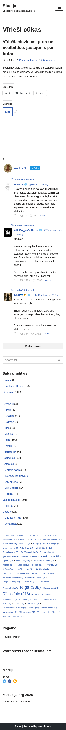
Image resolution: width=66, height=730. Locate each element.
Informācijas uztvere (16, 475)
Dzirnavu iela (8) (47, 552)
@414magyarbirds (53, 230)
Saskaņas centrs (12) (32, 599)
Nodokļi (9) (40, 577)
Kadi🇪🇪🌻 (20, 294)
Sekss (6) (7, 603)
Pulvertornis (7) (45, 582)
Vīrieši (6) (7, 616)
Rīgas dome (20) (51, 588)
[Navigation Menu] (59, 8)
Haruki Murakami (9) (29, 556)
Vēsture (7, 511)
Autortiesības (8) (10, 544)
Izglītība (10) (8, 561)
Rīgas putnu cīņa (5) (11, 599)
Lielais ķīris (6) (23, 573)
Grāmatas (8, 391)
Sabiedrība (9, 457)
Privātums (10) (30, 582)
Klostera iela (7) (37, 565)
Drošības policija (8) (29, 552)
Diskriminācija (12, 469)
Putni (7, 439)
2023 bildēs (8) (50, 535)
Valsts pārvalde (11, 499)
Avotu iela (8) (24, 544)
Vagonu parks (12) (49, 608)
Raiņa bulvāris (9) (10, 588)
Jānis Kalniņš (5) (23, 561)
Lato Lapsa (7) (9, 573)
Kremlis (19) (52, 565)
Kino (7, 427)
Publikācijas (9, 451)
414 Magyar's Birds (26, 230)
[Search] (59, 360)
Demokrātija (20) (44, 548)
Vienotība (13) (43, 612)
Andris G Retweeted (24, 179)
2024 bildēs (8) (9, 539)
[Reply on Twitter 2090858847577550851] (16, 333)
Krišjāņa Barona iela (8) (13, 569)
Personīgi (8, 403)
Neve (18, 726)
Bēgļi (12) (37, 544)
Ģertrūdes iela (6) (10, 556)
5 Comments (48, 60)
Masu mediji (11, 487)
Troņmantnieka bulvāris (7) (14, 608)
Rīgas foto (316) (16, 594)
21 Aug (55, 295)
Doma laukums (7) (10, 552)
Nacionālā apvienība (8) (13, 577)
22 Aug (45, 184)
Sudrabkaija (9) (32, 603)
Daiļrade (9, 421)
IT (4, 397)
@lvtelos (33, 184)
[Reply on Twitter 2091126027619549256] (16, 215)
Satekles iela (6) (50, 599)
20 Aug (19, 234)
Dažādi (7, 379)
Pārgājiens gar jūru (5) (12, 582)
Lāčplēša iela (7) (42, 569)
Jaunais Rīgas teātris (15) (43, 561)
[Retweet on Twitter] (12, 179)
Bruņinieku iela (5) (10, 548)
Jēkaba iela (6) (9, 565)
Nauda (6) (29, 577)
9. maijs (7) (22, 539)
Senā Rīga (10, 523)
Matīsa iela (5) (49, 573)
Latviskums (11, 481)
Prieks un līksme (28, 60)
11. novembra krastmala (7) (14, 535)
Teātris (8, 445)
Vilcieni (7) (56, 612)
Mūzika (8, 433)
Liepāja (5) (36, 573)
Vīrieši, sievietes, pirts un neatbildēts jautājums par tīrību (28, 47)
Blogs (7, 409)
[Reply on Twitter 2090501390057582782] (16, 280)
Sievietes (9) (18, 603)
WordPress (44, 726)
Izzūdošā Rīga (12, 517)
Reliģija (8, 493)
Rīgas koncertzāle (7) (41, 594)
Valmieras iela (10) (27, 612)
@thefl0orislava (40, 295)
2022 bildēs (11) (35, 535)
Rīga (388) (30, 587)
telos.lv (18, 184)
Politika (8, 505)
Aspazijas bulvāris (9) (51, 539)
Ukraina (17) (33, 608)
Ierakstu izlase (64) (49, 556)
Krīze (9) (28, 569)
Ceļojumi (9, 415)
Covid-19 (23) (26, 548)
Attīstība (9, 463)
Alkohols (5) (34, 539)
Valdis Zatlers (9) (10, 612)
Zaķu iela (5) (18, 616)
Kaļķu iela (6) (23, 565)
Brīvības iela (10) (50, 544)
